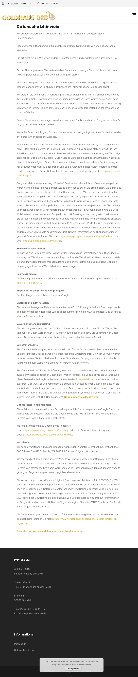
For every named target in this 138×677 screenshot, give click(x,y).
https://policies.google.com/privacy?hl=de (49, 434)
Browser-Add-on (85, 379)
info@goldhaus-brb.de (34, 613)
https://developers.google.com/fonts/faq (45, 430)
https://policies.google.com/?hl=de (42, 240)
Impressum (20, 643)
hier (31, 316)
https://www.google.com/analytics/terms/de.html (86, 236)
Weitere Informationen (81, 664)
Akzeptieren (73, 668)
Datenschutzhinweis (25, 650)
